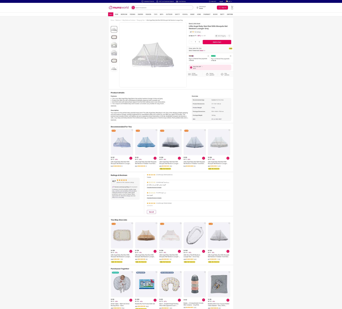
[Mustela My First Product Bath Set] (146, 284)
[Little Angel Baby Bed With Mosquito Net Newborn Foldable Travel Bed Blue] (146, 142)
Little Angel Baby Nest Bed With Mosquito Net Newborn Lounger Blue (120, 162)
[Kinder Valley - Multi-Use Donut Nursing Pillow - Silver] (122, 284)
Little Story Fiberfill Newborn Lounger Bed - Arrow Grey (192, 255)
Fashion (148, 14)
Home (199, 14)
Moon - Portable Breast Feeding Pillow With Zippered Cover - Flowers (168, 304)
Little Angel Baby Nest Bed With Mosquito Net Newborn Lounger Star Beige (120, 256)
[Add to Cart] (130, 158)
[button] (212, 1)
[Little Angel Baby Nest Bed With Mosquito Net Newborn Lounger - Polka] (170, 235)
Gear (116, 14)
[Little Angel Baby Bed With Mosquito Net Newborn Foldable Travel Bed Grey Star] (195, 142)
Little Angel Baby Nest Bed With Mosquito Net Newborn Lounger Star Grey (217, 162)
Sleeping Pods (141, 20)
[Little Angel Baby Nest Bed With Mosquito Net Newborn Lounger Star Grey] (219, 142)
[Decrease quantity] (191, 42)
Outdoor (169, 14)
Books (215, 14)
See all (151, 212)
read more (113, 105)
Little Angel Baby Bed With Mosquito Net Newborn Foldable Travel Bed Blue (145, 162)
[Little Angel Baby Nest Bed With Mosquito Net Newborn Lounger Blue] (122, 142)
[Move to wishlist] (229, 36)
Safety (177, 14)
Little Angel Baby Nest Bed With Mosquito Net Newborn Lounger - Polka (169, 256)
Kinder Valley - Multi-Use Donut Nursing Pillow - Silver (120, 304)
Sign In (223, 7)
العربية (221, 1)
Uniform (230, 14)
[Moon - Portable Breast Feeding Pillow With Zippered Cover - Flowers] (170, 284)
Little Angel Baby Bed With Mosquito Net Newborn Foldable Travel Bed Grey (218, 256)
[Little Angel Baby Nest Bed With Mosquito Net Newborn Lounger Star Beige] (122, 235)
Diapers (140, 14)
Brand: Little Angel (194, 23)
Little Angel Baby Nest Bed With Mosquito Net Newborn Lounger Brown (144, 256)
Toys (155, 14)
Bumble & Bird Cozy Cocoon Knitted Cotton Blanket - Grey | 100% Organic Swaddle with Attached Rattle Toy (218, 304)
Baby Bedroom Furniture (128, 20)
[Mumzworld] (119, 7)
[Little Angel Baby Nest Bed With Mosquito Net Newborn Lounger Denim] (170, 142)
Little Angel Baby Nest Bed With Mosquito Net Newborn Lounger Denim (168, 162)
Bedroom (124, 14)
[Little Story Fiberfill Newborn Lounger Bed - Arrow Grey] (195, 235)
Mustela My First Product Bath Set (145, 303)
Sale (110, 14)
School (185, 14)
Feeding (132, 14)
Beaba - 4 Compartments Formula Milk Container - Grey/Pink (193, 304)
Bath (161, 14)
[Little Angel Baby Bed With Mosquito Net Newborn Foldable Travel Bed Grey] (219, 235)
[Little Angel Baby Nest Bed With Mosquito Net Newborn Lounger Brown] (146, 235)
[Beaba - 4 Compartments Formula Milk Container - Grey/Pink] (195, 284)
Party (222, 14)
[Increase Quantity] (199, 42)
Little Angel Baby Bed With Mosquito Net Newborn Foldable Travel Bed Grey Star (194, 162)
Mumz (192, 14)
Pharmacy (207, 14)
